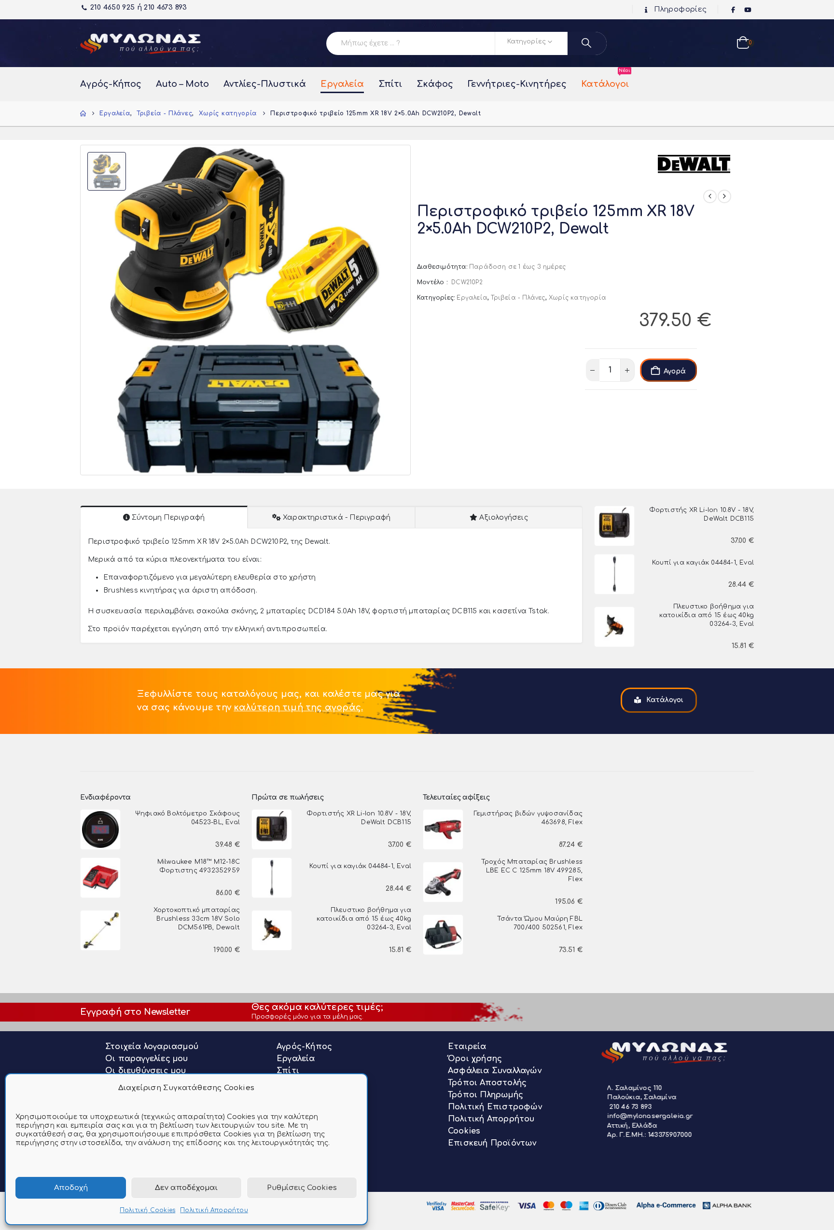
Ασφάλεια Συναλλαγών (495, 1070)
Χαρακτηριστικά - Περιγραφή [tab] (336, 517)
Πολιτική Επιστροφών (495, 1107)
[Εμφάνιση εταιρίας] (694, 163)
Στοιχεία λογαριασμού (151, 1046)
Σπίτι (390, 84)
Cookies (464, 1131)
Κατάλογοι (605, 79)
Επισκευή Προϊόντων (492, 1143)
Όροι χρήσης (475, 1058)
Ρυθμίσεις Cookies (302, 1188)
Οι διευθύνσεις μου (145, 1070)
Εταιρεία (467, 1046)
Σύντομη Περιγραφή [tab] (168, 517)
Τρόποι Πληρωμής (485, 1095)
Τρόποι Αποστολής (487, 1082)
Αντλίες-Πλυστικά (264, 84)
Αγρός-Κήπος (110, 84)
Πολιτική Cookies (147, 1210)
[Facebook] (733, 10)
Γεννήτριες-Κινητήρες (517, 84)
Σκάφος (435, 84)
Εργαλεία (342, 84)
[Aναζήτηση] (587, 43)
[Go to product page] (614, 526)
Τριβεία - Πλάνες (518, 297)
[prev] (710, 196)
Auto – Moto (182, 84)
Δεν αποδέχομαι (186, 1188)
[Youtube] (747, 10)
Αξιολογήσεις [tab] (503, 517)
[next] (724, 196)
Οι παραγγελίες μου (146, 1058)
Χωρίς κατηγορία (577, 297)
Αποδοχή (71, 1188)
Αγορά (675, 371)
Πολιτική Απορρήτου (214, 1210)
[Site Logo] (140, 43)
